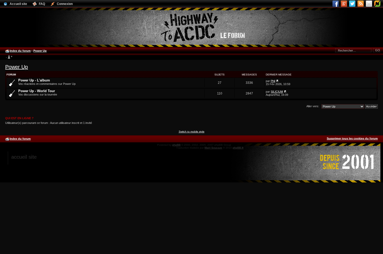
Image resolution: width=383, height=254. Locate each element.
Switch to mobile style (192, 131)
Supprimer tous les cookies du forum (352, 138)
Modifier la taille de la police (9, 57)
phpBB (176, 144)
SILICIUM (277, 91)
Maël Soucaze (213, 147)
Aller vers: (312, 106)
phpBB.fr (238, 147)
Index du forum (20, 50)
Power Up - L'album (34, 80)
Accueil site (23, 157)
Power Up (40, 50)
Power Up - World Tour (36, 91)
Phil (273, 80)
